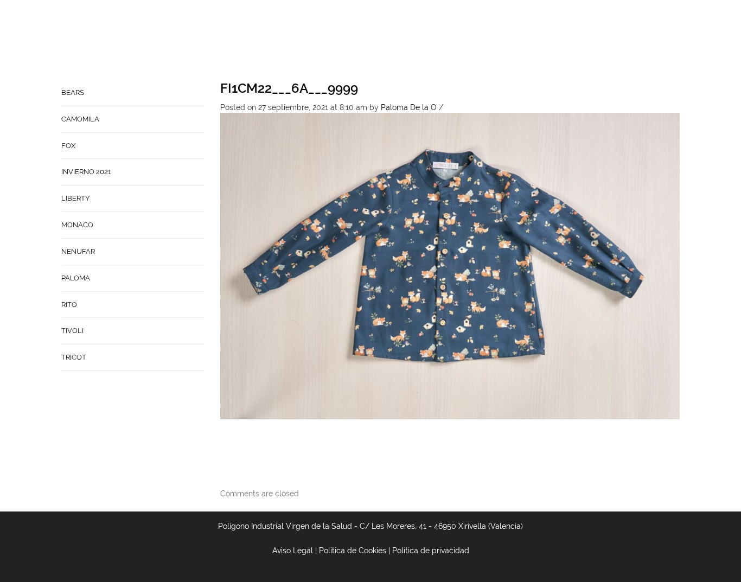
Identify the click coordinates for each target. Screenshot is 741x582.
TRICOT (73, 357)
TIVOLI (72, 331)
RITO (69, 304)
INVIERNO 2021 (86, 172)
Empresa (399, 41)
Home (359, 41)
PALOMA (75, 278)
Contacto (449, 41)
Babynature (508, 41)
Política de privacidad (430, 550)
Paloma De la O (409, 107)
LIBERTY (75, 198)
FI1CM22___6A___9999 (289, 88)
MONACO (77, 225)
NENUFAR (78, 251)
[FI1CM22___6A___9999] (450, 265)
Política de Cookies (352, 550)
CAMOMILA (80, 119)
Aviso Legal (292, 550)
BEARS (72, 92)
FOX (68, 146)
